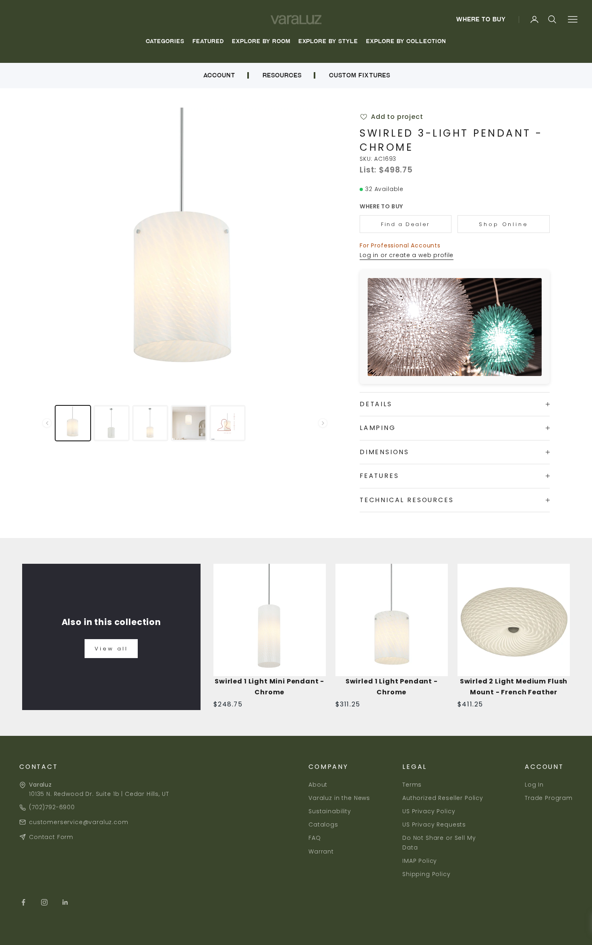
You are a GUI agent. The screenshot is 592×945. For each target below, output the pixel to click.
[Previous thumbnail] (47, 423)
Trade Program (549, 798)
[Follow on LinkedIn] (65, 902)
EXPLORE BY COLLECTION (406, 41)
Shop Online (503, 224)
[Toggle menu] (572, 19)
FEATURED (208, 41)
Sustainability (329, 811)
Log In (534, 785)
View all (111, 648)
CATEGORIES (165, 41)
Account (219, 75)
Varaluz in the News (339, 798)
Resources (282, 75)
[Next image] (314, 249)
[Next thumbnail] (322, 423)
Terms (412, 785)
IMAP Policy (419, 861)
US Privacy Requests (434, 824)
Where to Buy (481, 19)
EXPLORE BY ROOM (261, 41)
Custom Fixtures (359, 75)
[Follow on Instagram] (44, 902)
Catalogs (323, 824)
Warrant (321, 851)
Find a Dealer (405, 224)
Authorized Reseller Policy (442, 798)
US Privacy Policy (428, 811)
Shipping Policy (426, 874)
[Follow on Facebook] (23, 902)
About (317, 785)
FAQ (314, 838)
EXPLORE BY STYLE (328, 41)
